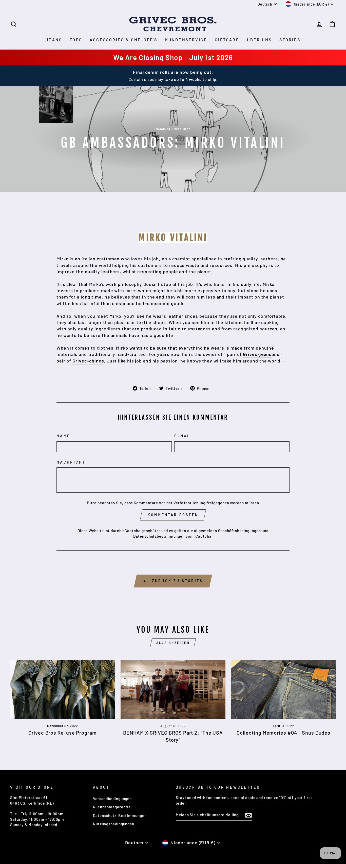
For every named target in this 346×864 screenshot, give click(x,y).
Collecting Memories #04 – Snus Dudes (283, 733)
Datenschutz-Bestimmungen (120, 815)
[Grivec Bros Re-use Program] (62, 689)
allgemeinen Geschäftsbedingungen (227, 530)
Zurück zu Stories (176, 581)
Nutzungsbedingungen (113, 824)
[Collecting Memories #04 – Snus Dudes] (283, 689)
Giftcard (227, 39)
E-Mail (183, 436)
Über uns (259, 39)
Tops (76, 39)
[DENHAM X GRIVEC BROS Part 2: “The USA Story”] (173, 689)
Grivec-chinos (88, 360)
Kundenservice (186, 39)
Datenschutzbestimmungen (159, 536)
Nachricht (71, 462)
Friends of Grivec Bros (172, 129)
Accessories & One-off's (124, 39)
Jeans (54, 39)
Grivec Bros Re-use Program (62, 733)
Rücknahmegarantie (112, 807)
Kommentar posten (173, 515)
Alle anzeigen (173, 642)
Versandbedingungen (112, 798)
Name (63, 436)
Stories (289, 39)
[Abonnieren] (248, 815)
